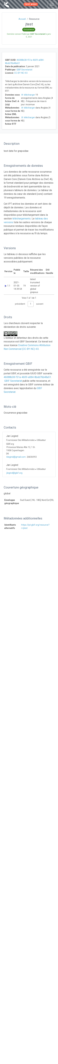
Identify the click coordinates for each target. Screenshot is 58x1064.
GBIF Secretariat (24, 69)
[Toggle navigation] (51, 4)
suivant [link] (39, 304)
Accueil (22, 19)
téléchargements (21, 218)
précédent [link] (20, 304)
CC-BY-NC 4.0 (21, 73)
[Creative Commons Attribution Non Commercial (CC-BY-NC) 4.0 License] (11, 333)
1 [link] (30, 304)
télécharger (29, 95)
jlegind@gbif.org (14, 473)
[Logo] (6, 4)
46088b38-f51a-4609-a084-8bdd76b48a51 (27, 377)
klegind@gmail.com (16, 457)
